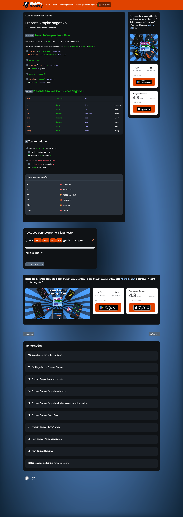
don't (46, 240)
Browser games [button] (65, 5)
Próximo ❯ (154, 334)
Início (47, 5)
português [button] (104, 5)
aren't (37, 240)
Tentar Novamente (35, 264)
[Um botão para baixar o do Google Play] (144, 82)
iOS (131, 28)
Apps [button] (54, 5)
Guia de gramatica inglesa (86, 5)
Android (151, 25)
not (52, 240)
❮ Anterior (28, 334)
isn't (59, 240)
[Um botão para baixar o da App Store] (144, 109)
